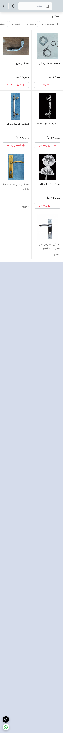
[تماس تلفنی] (6, 719)
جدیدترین (49, 24)
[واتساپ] (6, 727)
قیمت (17, 24)
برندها (33, 24)
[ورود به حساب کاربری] (13, 6)
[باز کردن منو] (57, 6)
